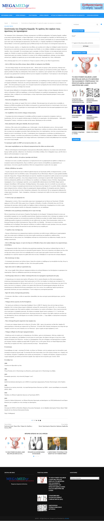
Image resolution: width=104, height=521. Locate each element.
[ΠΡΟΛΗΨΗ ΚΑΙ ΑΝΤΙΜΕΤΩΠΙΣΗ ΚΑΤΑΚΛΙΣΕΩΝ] (36, 443)
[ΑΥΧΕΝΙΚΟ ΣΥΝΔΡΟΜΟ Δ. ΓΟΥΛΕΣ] (78, 125)
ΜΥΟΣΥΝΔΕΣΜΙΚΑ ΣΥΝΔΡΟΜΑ (77, 116)
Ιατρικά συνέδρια (44, 15)
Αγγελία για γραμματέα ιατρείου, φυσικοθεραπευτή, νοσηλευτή (67, 15)
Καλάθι (12, 20)
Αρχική (6, 23)
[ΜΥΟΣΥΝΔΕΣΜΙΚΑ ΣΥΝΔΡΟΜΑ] (78, 109)
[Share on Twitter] (36, 420)
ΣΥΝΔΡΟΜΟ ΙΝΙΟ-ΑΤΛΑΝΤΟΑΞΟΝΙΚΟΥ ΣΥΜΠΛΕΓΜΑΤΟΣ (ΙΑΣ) (78, 100)
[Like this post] (33, 420)
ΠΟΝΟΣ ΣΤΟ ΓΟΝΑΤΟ (92, 132)
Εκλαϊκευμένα (14, 23)
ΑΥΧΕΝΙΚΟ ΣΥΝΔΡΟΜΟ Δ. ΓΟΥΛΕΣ (78, 133)
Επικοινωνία (4, 20)
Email (74, 36)
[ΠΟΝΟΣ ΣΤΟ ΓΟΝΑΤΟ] (93, 125)
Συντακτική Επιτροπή (92, 15)
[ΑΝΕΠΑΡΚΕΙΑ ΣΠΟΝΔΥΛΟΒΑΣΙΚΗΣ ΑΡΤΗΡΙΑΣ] (93, 92)
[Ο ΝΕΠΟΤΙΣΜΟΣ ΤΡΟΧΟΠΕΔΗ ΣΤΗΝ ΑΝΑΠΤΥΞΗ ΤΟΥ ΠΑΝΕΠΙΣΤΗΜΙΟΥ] (57, 443)
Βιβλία (18, 20)
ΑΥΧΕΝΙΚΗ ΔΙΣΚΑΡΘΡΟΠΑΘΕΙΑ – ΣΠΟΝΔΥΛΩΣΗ (93, 117)
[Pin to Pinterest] (38, 420)
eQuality (67, 518)
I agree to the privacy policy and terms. (83, 43)
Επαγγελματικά (33, 15)
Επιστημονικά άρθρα (6, 15)
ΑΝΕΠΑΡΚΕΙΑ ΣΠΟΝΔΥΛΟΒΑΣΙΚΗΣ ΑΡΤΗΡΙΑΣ (92, 100)
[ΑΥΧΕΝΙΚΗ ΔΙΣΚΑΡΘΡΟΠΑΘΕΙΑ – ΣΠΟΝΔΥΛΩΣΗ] (93, 109)
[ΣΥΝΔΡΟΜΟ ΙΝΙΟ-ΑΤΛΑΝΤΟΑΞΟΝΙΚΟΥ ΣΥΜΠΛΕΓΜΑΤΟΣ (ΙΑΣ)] (78, 92)
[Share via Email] (40, 420)
